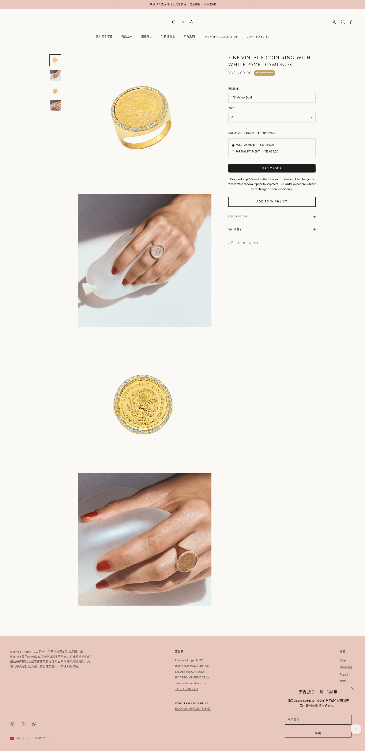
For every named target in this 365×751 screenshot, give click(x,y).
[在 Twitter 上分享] (244, 243)
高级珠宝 (147, 36)
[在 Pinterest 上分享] (250, 243)
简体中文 (40, 738)
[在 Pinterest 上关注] (23, 724)
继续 (318, 733)
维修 (343, 681)
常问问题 (346, 667)
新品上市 (127, 36)
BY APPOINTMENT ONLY (192, 677)
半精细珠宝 (168, 36)
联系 (343, 660)
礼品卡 (344, 674)
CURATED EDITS (258, 36)
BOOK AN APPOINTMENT (193, 709)
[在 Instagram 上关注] (12, 724)
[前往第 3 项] (55, 91)
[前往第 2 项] (55, 75)
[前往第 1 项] (55, 60)
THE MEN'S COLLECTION (220, 36)
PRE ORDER (272, 168)
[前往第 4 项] (55, 106)
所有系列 (189, 36)
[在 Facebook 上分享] (238, 243)
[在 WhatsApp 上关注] (34, 724)
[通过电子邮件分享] (256, 243)
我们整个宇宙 (104, 36)
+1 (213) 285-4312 (186, 689)
